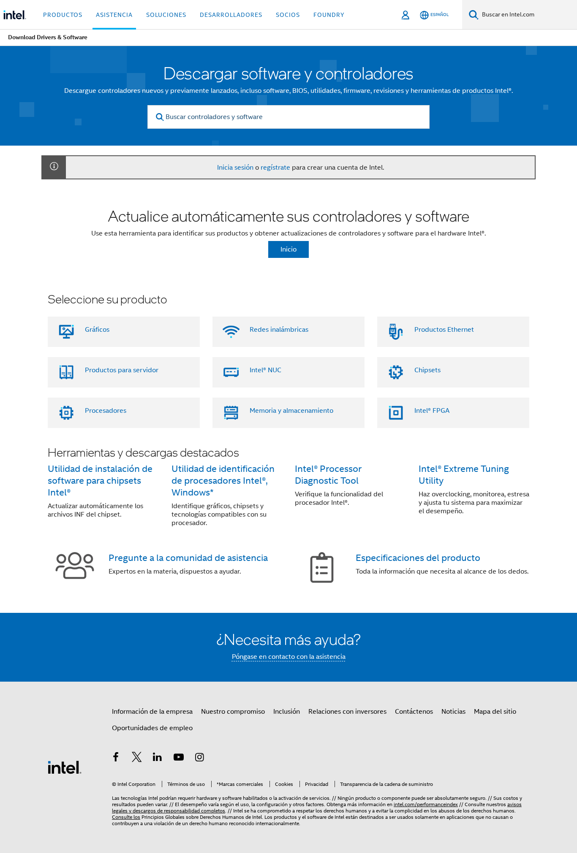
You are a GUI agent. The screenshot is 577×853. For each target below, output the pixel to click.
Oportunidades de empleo (152, 728)
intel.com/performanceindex (426, 804)
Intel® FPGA (431, 410)
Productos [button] (62, 15)
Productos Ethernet (444, 329)
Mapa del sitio (495, 711)
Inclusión (286, 711)
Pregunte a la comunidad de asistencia (188, 557)
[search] (160, 117)
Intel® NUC (265, 370)
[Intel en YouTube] (178, 758)
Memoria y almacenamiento (291, 410)
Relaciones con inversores (347, 711)
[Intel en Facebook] (116, 758)
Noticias (453, 711)
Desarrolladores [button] (231, 15)
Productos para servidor (121, 370)
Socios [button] (288, 15)
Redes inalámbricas (279, 329)
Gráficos (97, 329)
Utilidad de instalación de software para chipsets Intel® (100, 480)
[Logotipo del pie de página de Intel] (65, 767)
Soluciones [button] (166, 15)
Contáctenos (414, 711)
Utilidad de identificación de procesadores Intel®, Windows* (223, 480)
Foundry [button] (329, 15)
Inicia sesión (235, 167)
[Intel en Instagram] (199, 758)
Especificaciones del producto (418, 557)
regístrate (275, 167)
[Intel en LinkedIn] (157, 758)
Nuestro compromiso (233, 711)
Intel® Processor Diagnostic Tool (328, 474)
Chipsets (427, 370)
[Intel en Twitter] (137, 758)
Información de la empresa (152, 711)
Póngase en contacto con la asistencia (289, 657)
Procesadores (105, 410)
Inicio (288, 249)
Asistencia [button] (114, 15)
